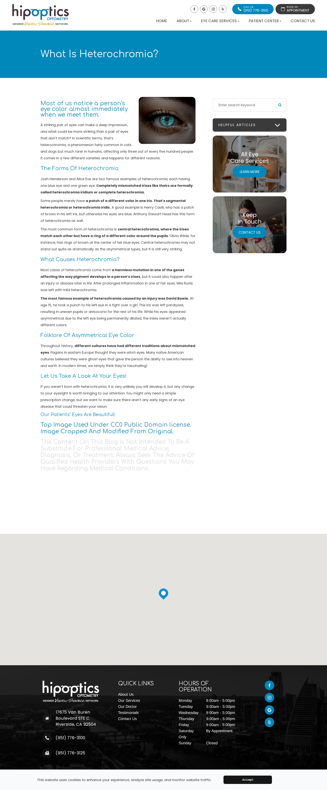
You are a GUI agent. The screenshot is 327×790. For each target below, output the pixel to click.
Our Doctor (127, 706)
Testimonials (128, 713)
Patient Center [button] (264, 21)
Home (161, 21)
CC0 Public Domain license (150, 425)
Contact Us (303, 21)
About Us (126, 694)
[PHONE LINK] (52, 736)
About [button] (183, 21)
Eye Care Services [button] (219, 21)
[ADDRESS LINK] (54, 712)
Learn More (250, 171)
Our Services (129, 700)
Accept (247, 779)
